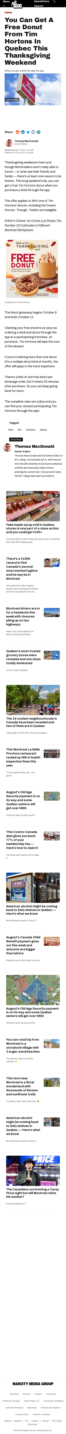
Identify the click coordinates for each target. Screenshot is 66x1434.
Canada (17, 1421)
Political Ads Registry (50, 1408)
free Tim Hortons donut (28, 185)
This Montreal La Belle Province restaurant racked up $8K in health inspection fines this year (23, 757)
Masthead (32, 1408)
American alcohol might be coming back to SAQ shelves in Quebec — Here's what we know (31, 910)
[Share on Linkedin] (23, 132)
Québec (35, 1421)
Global (46, 1421)
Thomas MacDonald (26, 141)
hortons (30, 429)
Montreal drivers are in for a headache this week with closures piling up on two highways (23, 616)
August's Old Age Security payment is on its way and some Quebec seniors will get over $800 (23, 800)
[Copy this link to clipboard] (38, 132)
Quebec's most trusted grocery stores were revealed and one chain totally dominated (23, 657)
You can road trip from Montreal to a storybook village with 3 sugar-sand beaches (23, 1045)
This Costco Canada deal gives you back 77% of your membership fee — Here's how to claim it (22, 840)
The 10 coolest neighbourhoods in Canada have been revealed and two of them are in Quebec (31, 722)
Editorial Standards (14, 1408)
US (26, 1421)
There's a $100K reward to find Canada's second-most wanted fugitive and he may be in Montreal (22, 568)
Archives (27, 1394)
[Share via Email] (33, 132)
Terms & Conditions (42, 1414)
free (10, 429)
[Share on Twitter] (28, 132)
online (41, 401)
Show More (16, 439)
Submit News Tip (31, 1401)
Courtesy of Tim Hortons (17, 302)
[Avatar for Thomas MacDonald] (7, 447)
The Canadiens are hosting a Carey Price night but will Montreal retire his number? (32, 1193)
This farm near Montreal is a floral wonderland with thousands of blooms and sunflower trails (22, 1086)
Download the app (11, 1401)
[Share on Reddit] (17, 132)
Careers (38, 1394)
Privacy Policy (22, 1414)
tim (19, 429)
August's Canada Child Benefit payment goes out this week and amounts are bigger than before (23, 945)
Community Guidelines (53, 1401)
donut (43, 429)
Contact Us (51, 1394)
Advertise (14, 1394)
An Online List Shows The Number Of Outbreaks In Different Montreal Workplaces (33, 225)
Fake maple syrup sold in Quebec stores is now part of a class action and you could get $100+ (32, 528)
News (8, 12)
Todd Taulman (12, 100)
